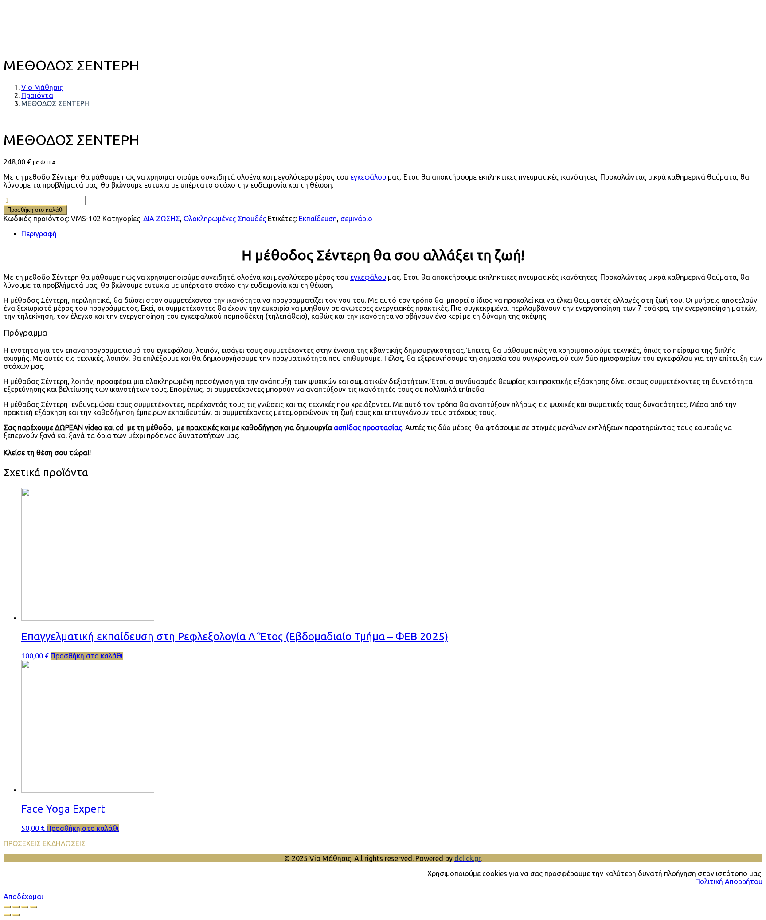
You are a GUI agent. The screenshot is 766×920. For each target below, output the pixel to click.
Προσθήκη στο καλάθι (35, 210)
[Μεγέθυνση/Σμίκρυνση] (7, 907)
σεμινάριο (356, 219)
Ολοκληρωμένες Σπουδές (225, 219)
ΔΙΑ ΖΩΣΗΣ (161, 219)
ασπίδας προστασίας (368, 427)
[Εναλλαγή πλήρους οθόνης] (16, 907)
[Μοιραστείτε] (24, 907)
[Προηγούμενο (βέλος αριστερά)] (7, 915)
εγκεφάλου (368, 177)
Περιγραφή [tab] (39, 234)
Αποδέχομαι (23, 896)
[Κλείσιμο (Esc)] (33, 907)
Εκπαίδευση (318, 219)
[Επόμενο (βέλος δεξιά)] (16, 915)
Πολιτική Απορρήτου (728, 881)
